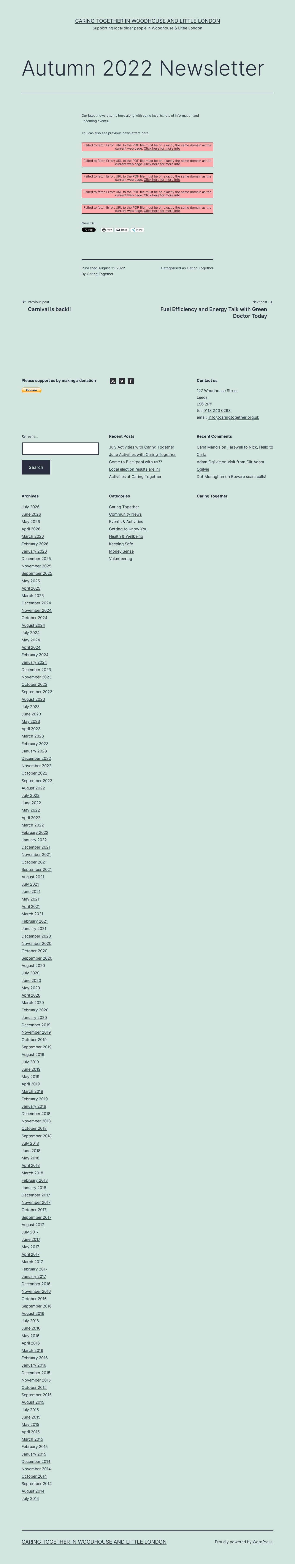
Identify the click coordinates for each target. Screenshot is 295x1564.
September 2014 (37, 1483)
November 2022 (36, 765)
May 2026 (31, 521)
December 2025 (36, 558)
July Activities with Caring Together (141, 447)
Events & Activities (126, 521)
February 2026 (35, 544)
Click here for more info (162, 148)
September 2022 (37, 780)
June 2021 (31, 891)
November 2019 (36, 1032)
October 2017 (34, 1209)
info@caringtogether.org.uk (233, 417)
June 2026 (31, 514)
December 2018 (36, 1113)
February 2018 (35, 1180)
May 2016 (30, 1335)
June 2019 (31, 1069)
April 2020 (31, 995)
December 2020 (36, 936)
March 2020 (33, 1002)
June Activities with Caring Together (142, 454)
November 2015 (36, 1380)
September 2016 (37, 1306)
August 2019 (33, 1054)
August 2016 (33, 1313)
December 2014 (36, 1461)
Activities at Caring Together (135, 476)
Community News (125, 514)
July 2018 (30, 1143)
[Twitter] (122, 381)
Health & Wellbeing (126, 536)
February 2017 (35, 1269)
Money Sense (121, 551)
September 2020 (37, 958)
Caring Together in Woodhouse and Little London (147, 21)
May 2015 (30, 1424)
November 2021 (36, 854)
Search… (30, 436)
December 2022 (36, 758)
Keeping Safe (121, 544)
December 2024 (36, 603)
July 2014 (30, 1498)
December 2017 (36, 1195)
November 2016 (36, 1291)
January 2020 (34, 1017)
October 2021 (34, 862)
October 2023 (34, 684)
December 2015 (36, 1372)
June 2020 (31, 980)
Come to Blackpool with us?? (135, 462)
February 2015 (35, 1446)
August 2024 (33, 625)
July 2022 (31, 795)
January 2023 (34, 751)
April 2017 (31, 1254)
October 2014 (34, 1476)
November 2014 (36, 1469)
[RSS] (113, 381)
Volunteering (120, 558)
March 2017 (32, 1261)
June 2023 (31, 714)
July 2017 (30, 1232)
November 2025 (36, 566)
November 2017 (36, 1202)
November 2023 (36, 677)
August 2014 (33, 1491)
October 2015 (34, 1387)
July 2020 (31, 973)
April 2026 (31, 529)
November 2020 (36, 943)
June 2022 (31, 803)
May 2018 (30, 1158)
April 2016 (31, 1343)
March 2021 (32, 914)
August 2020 (33, 965)
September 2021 (37, 869)
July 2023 (31, 706)
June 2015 (31, 1417)
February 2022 (35, 832)
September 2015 (37, 1395)
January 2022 (34, 840)
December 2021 (36, 847)
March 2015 (32, 1439)
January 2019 (34, 1106)
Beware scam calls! (248, 476)
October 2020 (34, 951)
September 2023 (37, 691)
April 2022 (31, 817)
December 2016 (36, 1284)
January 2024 (34, 662)
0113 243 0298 (217, 410)
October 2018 (34, 1128)
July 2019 (30, 1062)
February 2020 (35, 1010)
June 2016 (31, 1328)
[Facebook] (131, 381)
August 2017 (33, 1224)
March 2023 (33, 736)
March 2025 (33, 595)
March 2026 (33, 536)
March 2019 (32, 1091)
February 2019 (35, 1099)
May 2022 (31, 810)
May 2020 (31, 988)
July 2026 (31, 507)
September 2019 (37, 1047)
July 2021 (30, 884)
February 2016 (35, 1358)
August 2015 (33, 1402)
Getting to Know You (128, 529)
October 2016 (34, 1298)
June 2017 (31, 1239)
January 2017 (34, 1276)
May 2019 (30, 1076)
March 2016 (32, 1350)
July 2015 (30, 1409)
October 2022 (34, 773)
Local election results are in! (134, 469)
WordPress (262, 1542)
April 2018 (31, 1165)
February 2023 (35, 743)
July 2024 (31, 632)
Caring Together (100, 274)
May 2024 (31, 640)
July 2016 (30, 1321)
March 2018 (32, 1173)
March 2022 (33, 825)
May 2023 (31, 721)
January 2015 (34, 1454)
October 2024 (35, 617)
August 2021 (33, 877)
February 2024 (35, 654)
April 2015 (31, 1432)
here (145, 133)
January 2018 (34, 1187)
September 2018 (37, 1136)
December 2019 (36, 1025)
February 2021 (35, 921)
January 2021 (34, 928)
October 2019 (34, 1039)
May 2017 (30, 1246)
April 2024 (31, 647)
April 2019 (31, 1084)
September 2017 (36, 1217)
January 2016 (34, 1365)
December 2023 (36, 669)
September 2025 (37, 573)
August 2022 (33, 788)
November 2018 (36, 1121)
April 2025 (31, 588)
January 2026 (34, 551)
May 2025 (31, 581)
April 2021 (31, 906)
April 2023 (31, 728)
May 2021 (30, 899)
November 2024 (37, 610)
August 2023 (33, 699)
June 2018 (31, 1150)
